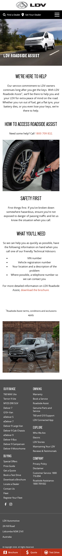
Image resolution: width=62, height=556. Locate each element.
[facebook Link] (5, 504)
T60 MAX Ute (10, 394)
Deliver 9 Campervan (14, 444)
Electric (36, 437)
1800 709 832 (43, 133)
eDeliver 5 (8, 416)
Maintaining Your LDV (44, 446)
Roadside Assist (41, 403)
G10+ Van (8, 412)
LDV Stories (39, 442)
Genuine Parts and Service (42, 409)
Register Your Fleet (12, 497)
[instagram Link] (11, 504)
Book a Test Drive (12, 475)
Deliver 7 (7, 407)
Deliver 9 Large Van (13, 425)
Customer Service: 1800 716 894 (45, 474)
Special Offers (10, 461)
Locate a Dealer (11, 484)
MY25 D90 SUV (10, 403)
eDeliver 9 (8, 435)
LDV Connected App (43, 420)
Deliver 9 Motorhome (14, 448)
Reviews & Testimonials (44, 451)
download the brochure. (35, 290)
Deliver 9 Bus (10, 439)
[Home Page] (31, 5)
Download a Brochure (14, 479)
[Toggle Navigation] (57, 14)
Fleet (5, 493)
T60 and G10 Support (43, 415)
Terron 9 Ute (9, 398)
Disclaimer (38, 468)
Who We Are (39, 432)
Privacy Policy (40, 463)
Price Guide (9, 466)
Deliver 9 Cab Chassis (14, 430)
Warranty (38, 394)
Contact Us (9, 488)
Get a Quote (9, 470)
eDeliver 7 (8, 421)
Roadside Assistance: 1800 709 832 (43, 482)
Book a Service (40, 398)
